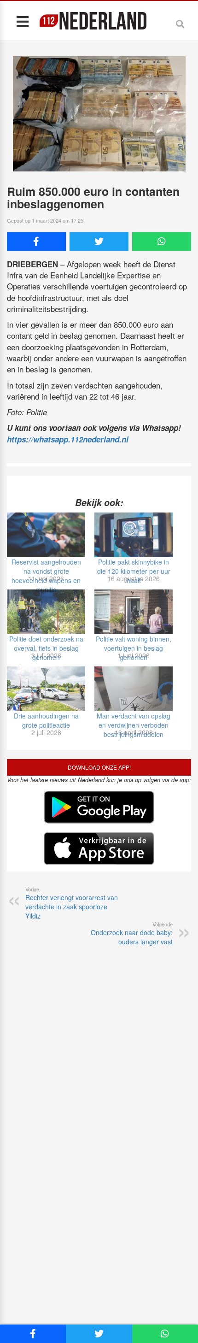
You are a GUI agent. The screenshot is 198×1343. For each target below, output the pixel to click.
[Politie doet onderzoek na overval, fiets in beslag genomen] (46, 611)
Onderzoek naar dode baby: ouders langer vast (132, 933)
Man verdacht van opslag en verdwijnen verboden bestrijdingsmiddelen (133, 725)
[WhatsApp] (161, 241)
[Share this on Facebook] (36, 241)
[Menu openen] (22, 21)
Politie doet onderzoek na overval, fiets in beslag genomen (46, 648)
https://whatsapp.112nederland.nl (67, 439)
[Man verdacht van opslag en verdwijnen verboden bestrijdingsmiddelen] (133, 688)
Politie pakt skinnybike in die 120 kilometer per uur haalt (133, 571)
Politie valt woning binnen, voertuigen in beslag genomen (133, 648)
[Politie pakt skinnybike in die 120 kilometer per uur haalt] (133, 534)
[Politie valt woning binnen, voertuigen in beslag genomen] (133, 611)
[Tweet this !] (99, 241)
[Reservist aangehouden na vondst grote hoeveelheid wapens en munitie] (46, 534)
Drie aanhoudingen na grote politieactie (46, 720)
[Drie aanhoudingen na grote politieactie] (46, 688)
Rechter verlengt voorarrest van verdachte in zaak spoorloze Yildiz (71, 902)
